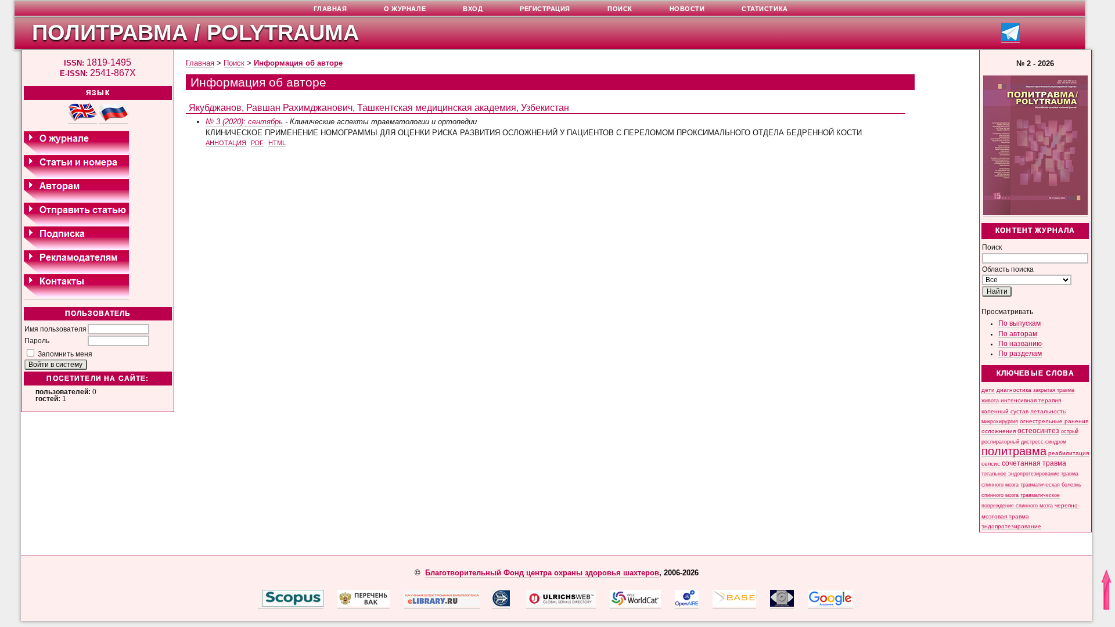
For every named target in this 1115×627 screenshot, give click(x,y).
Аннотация (226, 142)
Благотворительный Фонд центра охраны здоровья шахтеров (542, 572)
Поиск (234, 63)
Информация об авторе (298, 63)
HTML (277, 142)
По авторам (1017, 333)
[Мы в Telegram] (1010, 39)
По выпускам (1019, 323)
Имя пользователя (55, 329)
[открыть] (260, 604)
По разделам (1020, 353)
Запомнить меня (65, 354)
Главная (200, 63)
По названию (1020, 343)
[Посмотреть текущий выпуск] (1035, 213)
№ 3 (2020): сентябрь (244, 121)
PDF (257, 142)
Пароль (36, 340)
